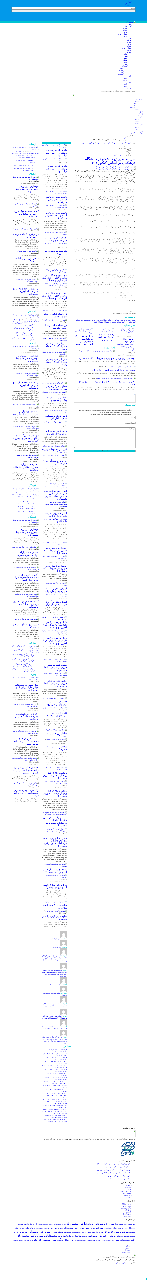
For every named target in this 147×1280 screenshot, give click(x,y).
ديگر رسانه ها (128, 1195)
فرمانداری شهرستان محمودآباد (102, 1236)
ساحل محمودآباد (120, 1231)
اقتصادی (125, 30)
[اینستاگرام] (12, 1270)
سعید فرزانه (81, 1232)
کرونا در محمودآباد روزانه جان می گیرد (54, 450)
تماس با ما (128, 5)
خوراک (128, 1246)
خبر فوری (84, 1227)
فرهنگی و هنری (123, 34)
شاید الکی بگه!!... (59, 947)
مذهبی (126, 78)
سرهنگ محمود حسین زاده (92, 1232)
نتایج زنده (129, 1212)
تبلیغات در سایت (127, 1193)
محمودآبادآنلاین (38, 1235)
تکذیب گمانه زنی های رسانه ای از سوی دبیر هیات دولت (56, 153)
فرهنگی (32, 485)
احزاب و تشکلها (127, 1204)
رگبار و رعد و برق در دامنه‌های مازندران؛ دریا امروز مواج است (84, 340)
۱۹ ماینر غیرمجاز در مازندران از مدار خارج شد (26, 412)
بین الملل (129, 40)
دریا (101, 320)
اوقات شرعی (126, 1252)
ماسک (70, 1236)
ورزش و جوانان (70, 1240)
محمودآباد (106, 322)
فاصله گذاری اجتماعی (54, 1232)
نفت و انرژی (128, 1216)
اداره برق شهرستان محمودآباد (45, 1224)
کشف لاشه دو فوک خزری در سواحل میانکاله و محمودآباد (54, 667)
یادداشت (129, 50)
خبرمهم (123, 320)
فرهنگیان (77, 320)
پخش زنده (129, 1197)
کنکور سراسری (119, 322)
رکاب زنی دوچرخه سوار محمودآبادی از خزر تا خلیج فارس (26, 793)
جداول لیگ (128, 1210)
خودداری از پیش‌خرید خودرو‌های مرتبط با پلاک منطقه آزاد (125, 344)
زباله (20, 1228)
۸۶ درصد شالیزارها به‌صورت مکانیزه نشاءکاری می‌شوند (25, 467)
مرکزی (121, 70)
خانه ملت (107, 1228)
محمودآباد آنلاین (98, 322)
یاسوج (122, 68)
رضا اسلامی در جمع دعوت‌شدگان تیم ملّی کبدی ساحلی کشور (25, 741)
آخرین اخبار (128, 26)
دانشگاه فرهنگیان (107, 320)
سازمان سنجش (91, 320)
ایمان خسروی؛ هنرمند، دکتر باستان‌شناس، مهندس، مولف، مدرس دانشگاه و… (55, 495)
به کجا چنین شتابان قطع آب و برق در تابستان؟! (55, 870)
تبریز (126, 64)
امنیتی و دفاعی (127, 1206)
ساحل (98, 320)
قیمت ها (127, 1250)
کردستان (125, 66)
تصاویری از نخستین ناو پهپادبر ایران (56, 1093)
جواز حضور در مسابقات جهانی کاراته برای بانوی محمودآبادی (27, 687)
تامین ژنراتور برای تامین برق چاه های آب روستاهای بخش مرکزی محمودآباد (55, 821)
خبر (127, 320)
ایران (130, 38)
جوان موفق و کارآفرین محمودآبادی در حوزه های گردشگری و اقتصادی (54, 278)
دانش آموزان (116, 320)
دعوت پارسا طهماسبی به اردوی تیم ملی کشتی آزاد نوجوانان (26, 716)
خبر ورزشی (58, 1228)
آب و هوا (127, 1248)
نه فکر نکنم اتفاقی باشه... (57, 939)
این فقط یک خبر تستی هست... (55, 984)
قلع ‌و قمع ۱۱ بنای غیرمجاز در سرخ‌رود (57, 703)
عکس (130, 76)
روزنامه (129, 88)
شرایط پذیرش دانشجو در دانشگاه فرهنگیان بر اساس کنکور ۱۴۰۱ (110, 161)
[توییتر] (12, 1268)
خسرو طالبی (49, 1228)
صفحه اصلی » (127, 138)
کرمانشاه (121, 74)
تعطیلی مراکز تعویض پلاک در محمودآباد (56, 387)
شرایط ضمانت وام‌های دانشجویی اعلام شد (54, 1109)
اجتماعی (125, 28)
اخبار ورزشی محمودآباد (60, 1224)
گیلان (122, 72)
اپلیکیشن (129, 3)
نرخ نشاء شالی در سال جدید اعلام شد (55, 315)
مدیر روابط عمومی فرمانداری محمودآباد (105, 1240)
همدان (126, 56)
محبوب (68, 143)
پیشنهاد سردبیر (100, 143)
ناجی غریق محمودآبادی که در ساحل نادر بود (55, 417)
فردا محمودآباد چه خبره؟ (30, 1232)
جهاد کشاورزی (115, 1228)
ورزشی (125, 36)
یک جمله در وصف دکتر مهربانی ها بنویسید (55, 238)
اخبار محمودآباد (76, 1223)
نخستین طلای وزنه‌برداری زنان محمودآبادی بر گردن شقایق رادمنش (26, 770)
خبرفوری (94, 1228)
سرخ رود (83, 320)
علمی (126, 84)
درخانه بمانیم (40, 1228)
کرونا (29, 1240)
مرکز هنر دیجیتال (121, 1263)
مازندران (112, 322)
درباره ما (129, 1185)
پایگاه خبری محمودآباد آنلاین (47, 1239)
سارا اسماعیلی (118, 155)
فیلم (130, 82)
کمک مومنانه (22, 1240)
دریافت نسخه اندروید (137, 133)
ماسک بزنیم (63, 1236)
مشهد (126, 58)
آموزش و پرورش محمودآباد (126, 1224)
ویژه (83, 143)
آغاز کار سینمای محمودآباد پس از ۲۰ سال (55, 1099)
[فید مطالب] (12, 1274)
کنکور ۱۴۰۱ (128, 322)
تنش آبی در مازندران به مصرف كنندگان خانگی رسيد (55, 346)
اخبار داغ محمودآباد (105, 1223)
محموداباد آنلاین (122, 1240)
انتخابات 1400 (124, 1228)
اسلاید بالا (108, 143)
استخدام (129, 1189)
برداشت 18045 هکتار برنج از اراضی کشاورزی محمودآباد (55, 775)
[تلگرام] (12, 1272)
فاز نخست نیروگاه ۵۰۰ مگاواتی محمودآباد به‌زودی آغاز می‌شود (25, 438)
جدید (64, 143)
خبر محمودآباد (70, 1227)
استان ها (129, 52)
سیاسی (125, 32)
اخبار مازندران (89, 1224)
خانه (130, 24)
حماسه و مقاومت (126, 1208)
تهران (126, 54)
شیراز (126, 62)
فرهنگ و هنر (85, 1236)
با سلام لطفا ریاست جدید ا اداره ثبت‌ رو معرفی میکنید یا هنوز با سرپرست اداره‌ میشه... (55, 1005)
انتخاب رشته (132, 320)
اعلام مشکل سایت (126, 1191)
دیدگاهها (61, 143)
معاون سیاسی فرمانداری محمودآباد (86, 1240)
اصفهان (125, 60)
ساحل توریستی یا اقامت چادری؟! (24, 165)
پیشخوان (129, 1)
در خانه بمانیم (30, 1228)
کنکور (134, 322)
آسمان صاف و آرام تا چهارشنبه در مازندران (106, 337)
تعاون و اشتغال (127, 1214)
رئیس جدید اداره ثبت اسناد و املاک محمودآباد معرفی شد (55, 199)
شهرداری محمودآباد (71, 1232)
